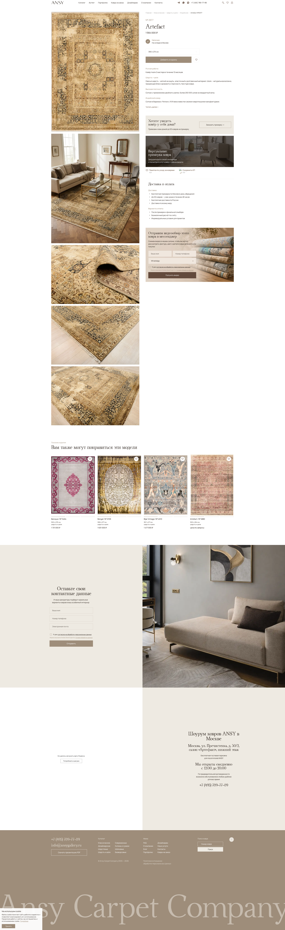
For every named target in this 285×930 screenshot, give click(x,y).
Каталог (81, 2)
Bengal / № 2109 (104, 519)
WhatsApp (155, 261)
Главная (149, 13)
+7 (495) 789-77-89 (199, 2)
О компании (146, 2)
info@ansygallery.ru (66, 845)
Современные (121, 843)
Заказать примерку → (215, 125)
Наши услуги (163, 846)
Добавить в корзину (168, 59)
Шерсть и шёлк (104, 852)
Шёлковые (119, 849)
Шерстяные (103, 849)
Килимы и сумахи (122, 846)
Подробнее (24, 921)
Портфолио (103, 2)
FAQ (145, 843)
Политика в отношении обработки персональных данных (157, 862)
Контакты (159, 2)
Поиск (210, 849)
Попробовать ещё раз (71, 761)
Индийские (184, 13)
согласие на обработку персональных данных (173, 267)
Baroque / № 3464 (58, 519)
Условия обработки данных (184, 270)
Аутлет (92, 2)
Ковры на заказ (117, 2)
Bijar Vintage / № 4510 (153, 519)
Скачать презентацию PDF (69, 852)
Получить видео (172, 275)
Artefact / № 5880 (197, 519)
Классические (159, 13)
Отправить (71, 643)
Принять (8, 926)
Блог (145, 849)
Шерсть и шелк (172, 13)
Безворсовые (120, 852)
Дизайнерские (104, 846)
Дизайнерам (132, 2)
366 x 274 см (153, 51)
